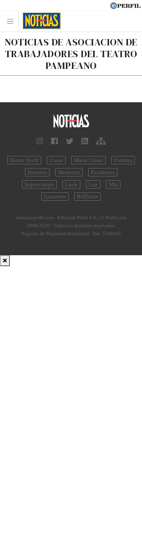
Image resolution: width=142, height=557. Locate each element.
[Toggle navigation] (12, 21)
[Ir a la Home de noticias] (71, 121)
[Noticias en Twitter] (69, 141)
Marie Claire (88, 160)
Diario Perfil (24, 160)
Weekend (69, 172)
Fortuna (123, 160)
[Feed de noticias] (84, 141)
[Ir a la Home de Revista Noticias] (40, 21)
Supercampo (39, 184)
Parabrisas (103, 172)
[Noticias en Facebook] (54, 141)
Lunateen (55, 196)
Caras (56, 160)
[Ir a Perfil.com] (125, 5)
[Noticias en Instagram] (39, 141)
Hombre (37, 172)
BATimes (87, 196)
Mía (113, 184)
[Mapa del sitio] (101, 141)
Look (71, 184)
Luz (93, 184)
